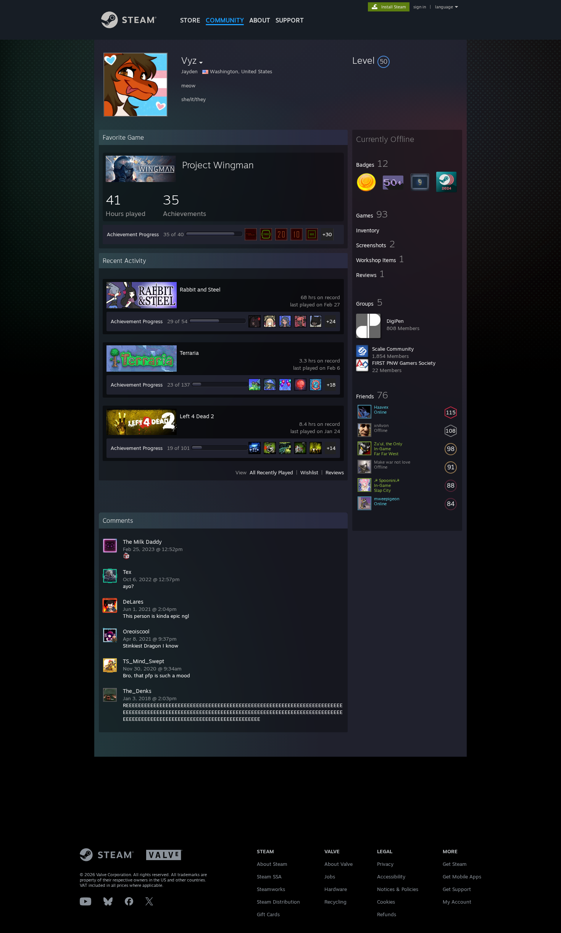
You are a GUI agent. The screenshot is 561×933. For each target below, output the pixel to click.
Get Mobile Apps (462, 876)
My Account (457, 902)
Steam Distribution (278, 902)
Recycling (335, 902)
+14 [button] (331, 448)
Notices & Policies (397, 889)
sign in (419, 7)
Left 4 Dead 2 (197, 416)
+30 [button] (327, 234)
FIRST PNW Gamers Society (403, 363)
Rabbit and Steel (200, 289)
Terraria (189, 353)
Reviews (335, 472)
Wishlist (309, 472)
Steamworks (271, 889)
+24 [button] (330, 321)
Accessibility (391, 876)
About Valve (338, 864)
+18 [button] (331, 385)
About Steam (272, 864)
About (259, 20)
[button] (407, 60)
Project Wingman (218, 165)
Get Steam (455, 864)
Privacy (385, 864)
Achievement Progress (133, 234)
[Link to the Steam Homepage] (128, 26)
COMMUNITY (225, 20)
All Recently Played (271, 472)
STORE (190, 20)
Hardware (335, 889)
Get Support (457, 889)
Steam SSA (269, 876)
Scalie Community (393, 349)
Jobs (329, 876)
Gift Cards (268, 914)
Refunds (386, 914)
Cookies (386, 902)
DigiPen (395, 321)
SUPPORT (290, 20)
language (444, 7)
